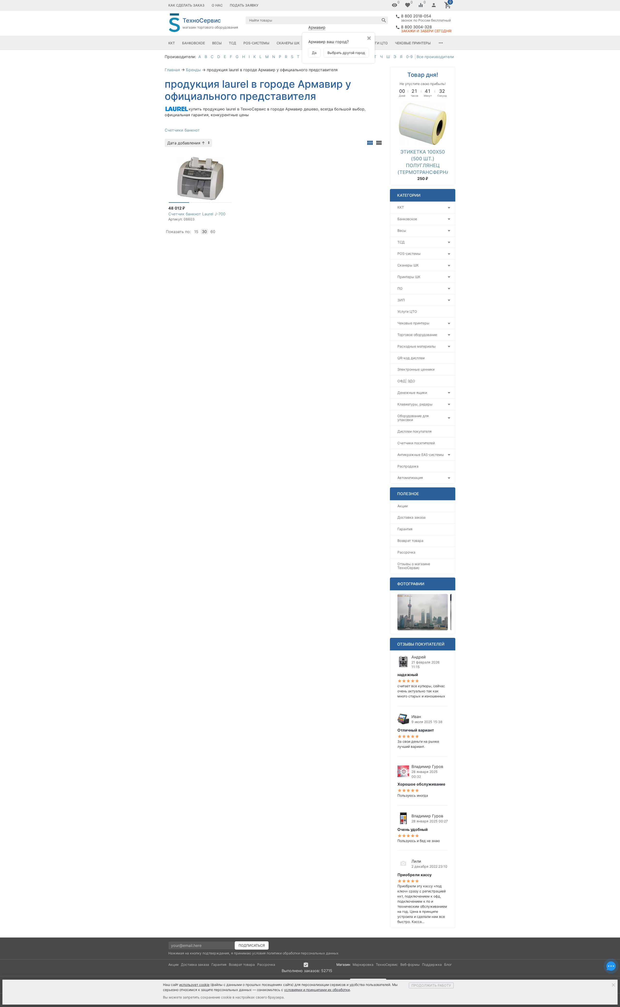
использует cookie (194, 985)
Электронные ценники (415, 369)
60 (212, 231)
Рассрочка (406, 552)
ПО (400, 288)
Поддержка (432, 964)
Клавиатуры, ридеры (415, 404)
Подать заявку (244, 5)
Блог (448, 964)
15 (196, 231)
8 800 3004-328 (416, 26)
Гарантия (404, 529)
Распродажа (407, 466)
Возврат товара (410, 541)
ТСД (232, 43)
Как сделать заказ (186, 5)
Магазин (343, 964)
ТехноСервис (387, 964)
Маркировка (363, 964)
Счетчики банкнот (182, 130)
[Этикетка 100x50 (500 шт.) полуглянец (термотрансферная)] (422, 122)
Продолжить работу (431, 985)
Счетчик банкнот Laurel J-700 (196, 213)
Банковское (193, 43)
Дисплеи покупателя (414, 431)
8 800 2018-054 (416, 16)
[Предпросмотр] (200, 178)
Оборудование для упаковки (413, 418)
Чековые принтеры (413, 43)
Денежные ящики (412, 392)
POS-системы (256, 43)
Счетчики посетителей (416, 443)
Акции (402, 506)
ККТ (171, 43)
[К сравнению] (220, 156)
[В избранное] (228, 156)
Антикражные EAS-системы (420, 455)
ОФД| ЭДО (406, 381)
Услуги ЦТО (377, 43)
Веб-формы (410, 964)
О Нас (217, 5)
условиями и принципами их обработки (317, 990)
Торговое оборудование (417, 335)
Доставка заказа (411, 517)
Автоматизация (410, 478)
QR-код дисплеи (411, 358)
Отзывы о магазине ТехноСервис (413, 566)
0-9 (409, 56)
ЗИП (401, 300)
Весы (217, 43)
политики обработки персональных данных (303, 953)
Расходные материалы (416, 346)
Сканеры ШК (288, 43)
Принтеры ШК (408, 277)
